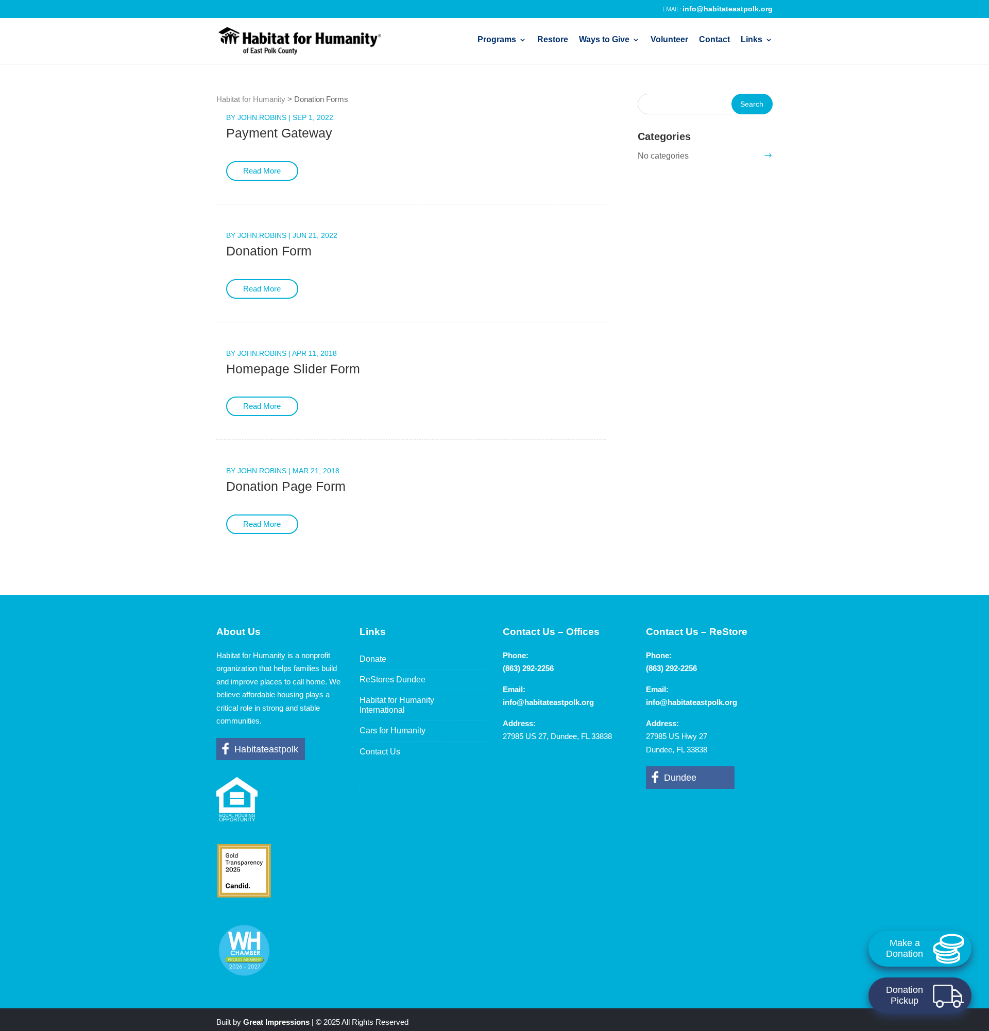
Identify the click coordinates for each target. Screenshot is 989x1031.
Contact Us (380, 751)
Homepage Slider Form (293, 369)
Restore (552, 40)
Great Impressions (276, 1022)
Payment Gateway (279, 133)
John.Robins (261, 117)
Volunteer (669, 40)
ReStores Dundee (392, 679)
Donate (373, 659)
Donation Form (269, 251)
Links (751, 40)
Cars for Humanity (392, 730)
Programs (497, 40)
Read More (262, 170)
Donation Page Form (286, 486)
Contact (714, 40)
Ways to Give (604, 40)
